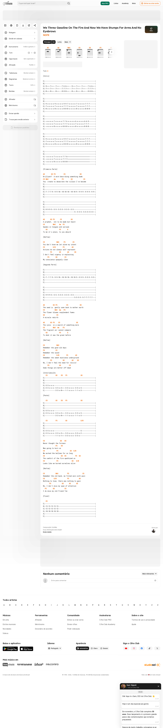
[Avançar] (111, 52)
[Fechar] (158, 686)
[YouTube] (126, 648)
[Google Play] (10, 649)
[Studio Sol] (152, 665)
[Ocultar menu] (5, 25)
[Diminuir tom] (29, 53)
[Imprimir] (11, 25)
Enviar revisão (47, 532)
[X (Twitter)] (157, 648)
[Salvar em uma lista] (17, 25)
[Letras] (39, 664)
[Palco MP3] (52, 664)
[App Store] (26, 649)
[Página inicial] (8, 3)
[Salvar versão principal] (54, 42)
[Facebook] (142, 648)
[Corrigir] (28, 25)
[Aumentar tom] (35, 53)
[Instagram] (134, 648)
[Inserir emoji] (155, 580)
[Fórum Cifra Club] (8, 665)
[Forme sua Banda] (24, 664)
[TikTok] (150, 648)
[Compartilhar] (34, 25)
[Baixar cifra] (23, 25)
